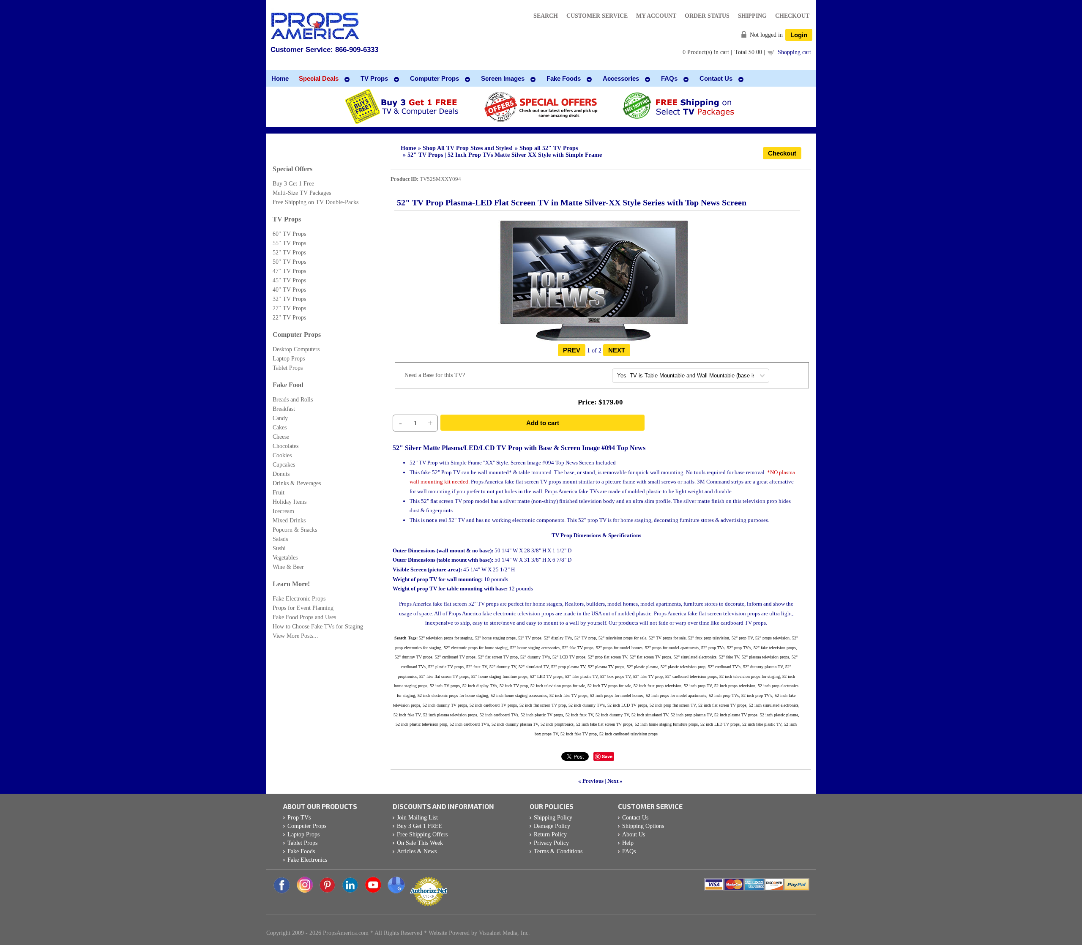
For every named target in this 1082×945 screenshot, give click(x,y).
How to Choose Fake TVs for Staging (318, 626)
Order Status (707, 16)
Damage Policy (552, 826)
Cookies (282, 455)
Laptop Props (289, 358)
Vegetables (285, 557)
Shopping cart (794, 52)
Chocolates (285, 446)
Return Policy (550, 834)
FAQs (629, 851)
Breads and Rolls (293, 399)
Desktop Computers (296, 349)
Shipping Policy (553, 817)
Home (408, 148)
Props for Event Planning (303, 608)
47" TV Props (289, 271)
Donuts (281, 474)
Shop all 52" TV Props (548, 148)
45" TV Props (289, 280)
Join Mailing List (417, 817)
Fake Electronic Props (299, 598)
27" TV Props (289, 308)
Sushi (279, 548)
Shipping (752, 16)
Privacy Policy (551, 843)
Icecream (283, 511)
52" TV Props (289, 252)
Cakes (280, 427)
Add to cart (542, 423)
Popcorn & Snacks (295, 530)
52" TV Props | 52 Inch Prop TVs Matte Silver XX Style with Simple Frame (504, 155)
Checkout (792, 16)
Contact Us (635, 817)
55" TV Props (289, 243)
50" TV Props (289, 262)
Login (798, 35)
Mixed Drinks (289, 520)
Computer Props (297, 334)
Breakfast (284, 409)
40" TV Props (289, 290)
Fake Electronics (307, 860)
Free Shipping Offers (422, 834)
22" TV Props (289, 317)
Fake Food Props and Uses (304, 617)
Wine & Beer (288, 567)
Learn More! (291, 583)
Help (628, 843)
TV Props (287, 219)
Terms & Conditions (558, 851)
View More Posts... (295, 636)
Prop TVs (299, 817)
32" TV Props (289, 299)
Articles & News (417, 851)
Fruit (278, 492)
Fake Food (288, 384)
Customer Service (597, 16)
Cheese (281, 437)
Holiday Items (289, 502)
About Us (633, 834)
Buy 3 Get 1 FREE (420, 826)
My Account (656, 16)
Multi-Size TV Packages (302, 193)
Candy (280, 418)
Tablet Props (288, 368)
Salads (280, 539)
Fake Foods (301, 851)
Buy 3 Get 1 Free (293, 183)
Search (545, 16)
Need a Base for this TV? (434, 375)
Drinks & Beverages (297, 483)
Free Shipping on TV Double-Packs (315, 202)
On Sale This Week (420, 843)
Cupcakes (284, 465)
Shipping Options (643, 826)
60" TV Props (289, 234)
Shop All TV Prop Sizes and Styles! (468, 148)
